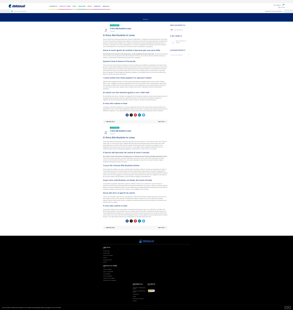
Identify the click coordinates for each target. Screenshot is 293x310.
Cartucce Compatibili (108, 271)
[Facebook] (127, 115)
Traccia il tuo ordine (108, 255)
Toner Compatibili (107, 276)
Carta (74, 6)
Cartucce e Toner (65, 6)
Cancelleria (82, 6)
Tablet (134, 296)
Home (146, 19)
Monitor (135, 301)
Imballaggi (106, 6)
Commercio (97, 6)
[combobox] (180, 54)
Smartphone (136, 294)
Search (12, 11)
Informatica (53, 6)
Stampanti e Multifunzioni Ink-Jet (139, 288)
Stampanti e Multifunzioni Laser (139, 291)
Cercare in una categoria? (273, 11)
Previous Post (110, 121)
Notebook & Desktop (138, 298)
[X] (131, 115)
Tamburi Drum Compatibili (109, 280)
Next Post (161, 121)
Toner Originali (106, 273)
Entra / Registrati (277, 5)
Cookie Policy (106, 253)
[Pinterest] (135, 115)
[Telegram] (143, 115)
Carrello (105, 262)
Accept (287, 307)
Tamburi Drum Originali (109, 278)
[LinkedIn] (139, 115)
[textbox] (180, 54)
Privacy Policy (106, 251)
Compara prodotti (107, 260)
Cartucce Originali (107, 269)
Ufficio (89, 6)
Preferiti (105, 257)
